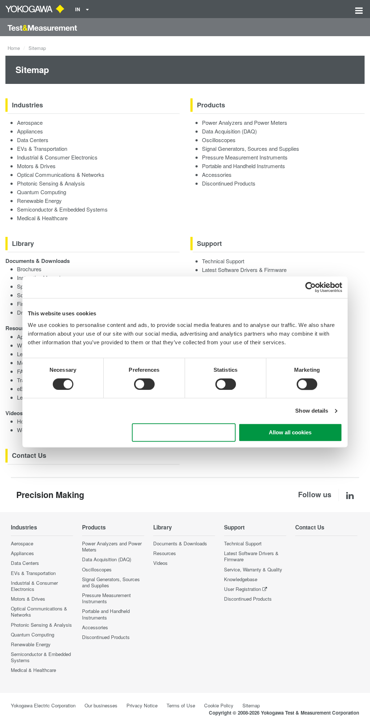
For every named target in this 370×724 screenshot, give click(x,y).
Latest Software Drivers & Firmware (244, 269)
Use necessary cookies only (184, 433)
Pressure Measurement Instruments (245, 157)
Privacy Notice (142, 705)
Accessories (217, 174)
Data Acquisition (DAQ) (229, 131)
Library (23, 243)
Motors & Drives (36, 166)
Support (209, 243)
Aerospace (30, 122)
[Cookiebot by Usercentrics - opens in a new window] (310, 287)
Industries (27, 105)
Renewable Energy (39, 200)
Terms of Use (181, 705)
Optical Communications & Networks (60, 174)
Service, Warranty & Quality (253, 569)
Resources (19, 328)
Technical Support (223, 261)
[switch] (144, 384)
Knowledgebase (240, 579)
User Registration (242, 588)
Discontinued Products (228, 183)
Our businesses (101, 705)
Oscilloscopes (219, 140)
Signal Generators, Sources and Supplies (250, 148)
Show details (311, 411)
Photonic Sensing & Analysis (51, 183)
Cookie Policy (218, 705)
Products (211, 105)
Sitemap (251, 705)
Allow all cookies (290, 433)
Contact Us (29, 455)
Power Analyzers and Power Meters (244, 122)
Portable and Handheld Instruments (243, 166)
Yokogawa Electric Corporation (43, 705)
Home (14, 47)
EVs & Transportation (42, 148)
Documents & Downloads (37, 261)
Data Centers (32, 140)
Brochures (29, 269)
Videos (14, 413)
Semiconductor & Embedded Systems (62, 209)
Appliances (30, 131)
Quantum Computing (41, 192)
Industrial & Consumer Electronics (57, 157)
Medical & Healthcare (42, 218)
